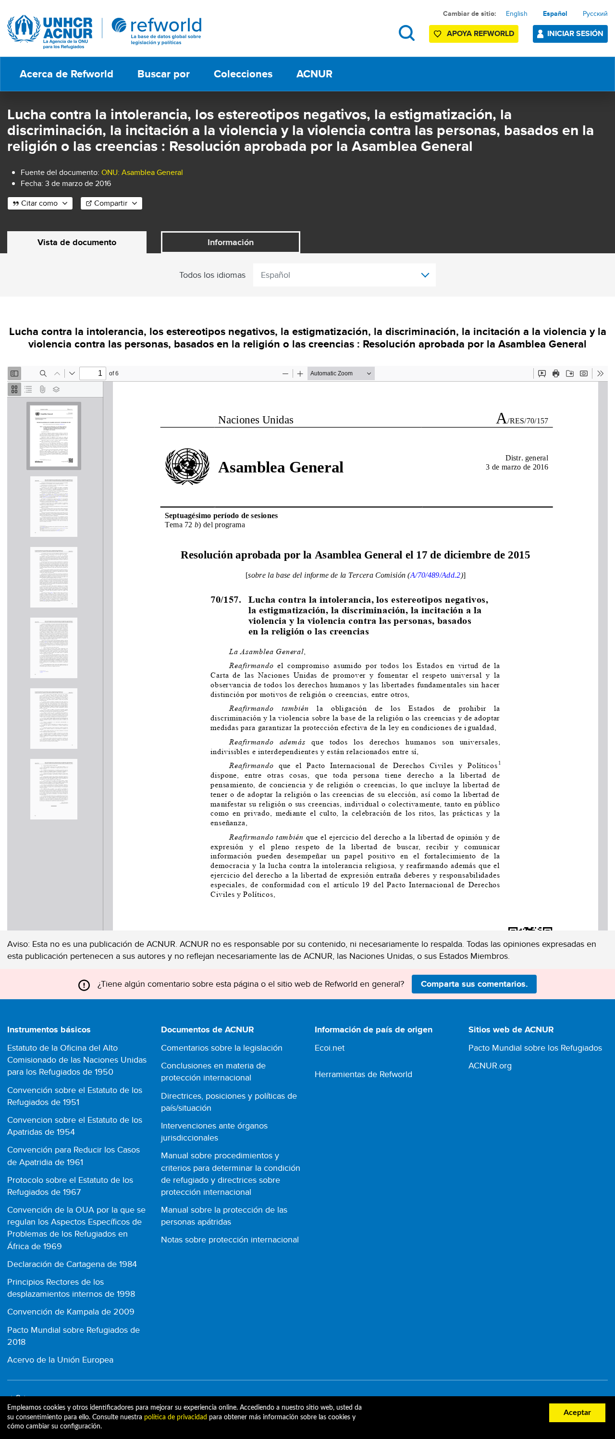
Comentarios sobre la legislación (222, 1048)
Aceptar (577, 1412)
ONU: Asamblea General (142, 172)
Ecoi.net (329, 1048)
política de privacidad (175, 1417)
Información (231, 242)
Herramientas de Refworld (363, 1074)
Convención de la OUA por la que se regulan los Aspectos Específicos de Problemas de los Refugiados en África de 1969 (76, 1227)
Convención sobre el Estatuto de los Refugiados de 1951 (74, 1096)
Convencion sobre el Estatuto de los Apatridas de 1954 (74, 1126)
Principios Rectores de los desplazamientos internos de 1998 (71, 1288)
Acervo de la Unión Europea (60, 1359)
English (517, 13)
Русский (595, 13)
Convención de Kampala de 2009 (71, 1311)
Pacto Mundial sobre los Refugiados (535, 1048)
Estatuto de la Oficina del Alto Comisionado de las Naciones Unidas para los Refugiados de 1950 (77, 1060)
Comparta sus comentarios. (474, 984)
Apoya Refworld (480, 33)
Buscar (407, 33)
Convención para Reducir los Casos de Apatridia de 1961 (73, 1155)
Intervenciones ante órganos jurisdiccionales (214, 1131)
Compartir (110, 203)
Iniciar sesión (575, 33)
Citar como (39, 203)
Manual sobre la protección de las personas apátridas (224, 1215)
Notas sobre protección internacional (230, 1239)
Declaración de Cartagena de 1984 (72, 1264)
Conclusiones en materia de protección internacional (213, 1071)
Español (555, 13)
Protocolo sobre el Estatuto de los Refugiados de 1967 (70, 1186)
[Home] (104, 32)
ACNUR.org (490, 1065)
